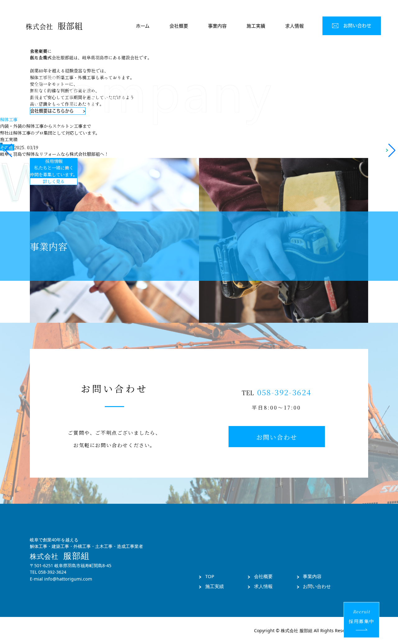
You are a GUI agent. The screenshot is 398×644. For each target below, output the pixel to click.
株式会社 (54, 26)
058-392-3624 (284, 392)
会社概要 (178, 26)
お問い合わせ (317, 586)
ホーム (143, 26)
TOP (209, 576)
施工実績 (256, 26)
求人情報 (294, 26)
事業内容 (217, 26)
